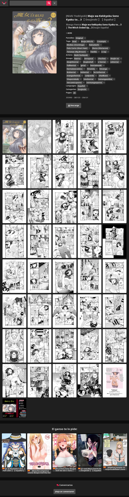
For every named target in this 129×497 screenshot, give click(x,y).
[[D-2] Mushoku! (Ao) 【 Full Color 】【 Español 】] (14, 450)
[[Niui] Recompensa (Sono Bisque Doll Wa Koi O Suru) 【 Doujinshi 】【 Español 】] (39, 451)
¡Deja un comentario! (64, 491)
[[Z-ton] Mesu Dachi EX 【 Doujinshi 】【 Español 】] (90, 450)
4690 (69, 33)
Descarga (74, 105)
